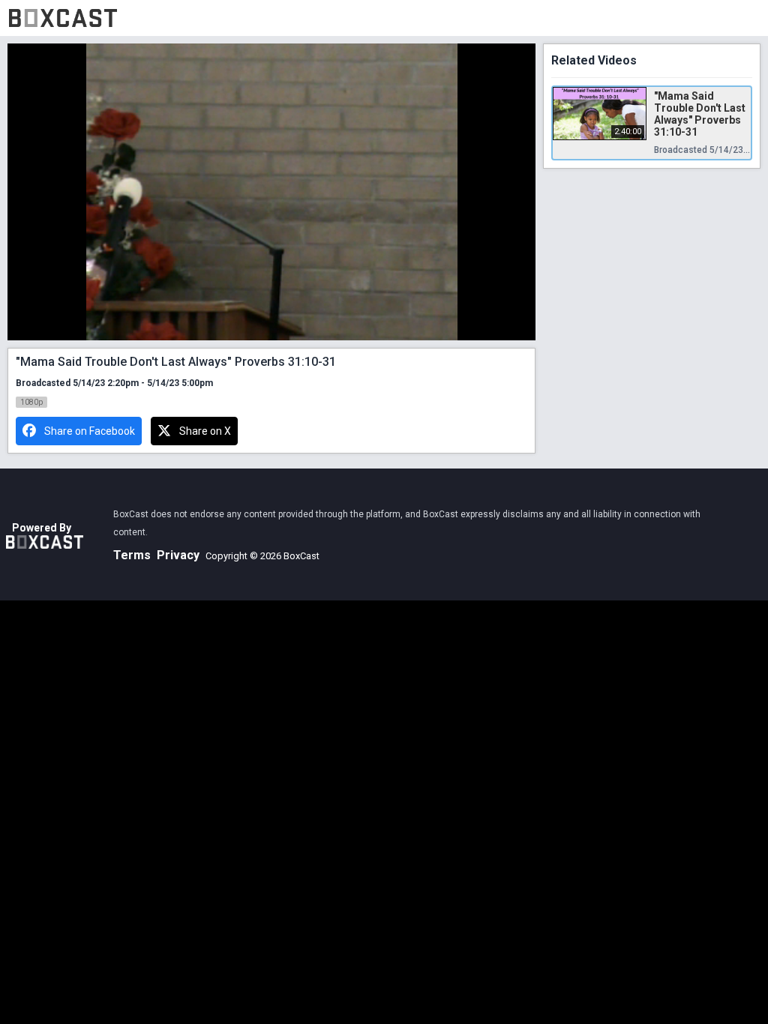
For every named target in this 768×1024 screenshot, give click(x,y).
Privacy (178, 555)
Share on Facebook (89, 431)
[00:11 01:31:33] (272, 191)
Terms (132, 555)
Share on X (205, 431)
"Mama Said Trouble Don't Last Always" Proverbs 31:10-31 (700, 114)
